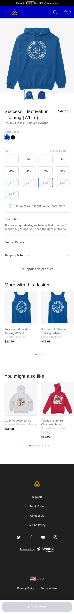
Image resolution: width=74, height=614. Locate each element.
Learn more (57, 206)
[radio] (12, 159)
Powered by (27, 549)
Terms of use (49, 588)
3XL (28, 170)
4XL (45, 170)
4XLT (11, 194)
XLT (28, 182)
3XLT (62, 182)
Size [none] (7, 151)
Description (12, 219)
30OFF (30, 3)
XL (62, 159)
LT (11, 182)
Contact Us (37, 515)
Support (37, 497)
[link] (21, 307)
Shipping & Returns (17, 255)
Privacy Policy (26, 588)
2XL (11, 170)
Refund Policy (37, 525)
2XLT (45, 182)
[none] (57, 151)
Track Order (37, 506)
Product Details (14, 242)
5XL (62, 170)
